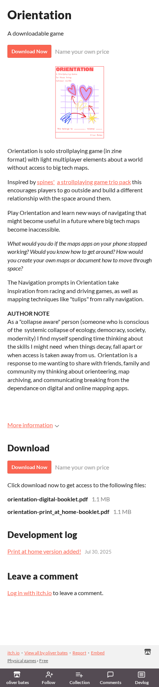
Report (79, 653)
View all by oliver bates (46, 653)
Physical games (21, 660)
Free (43, 660)
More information (30, 424)
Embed (98, 653)
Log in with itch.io (29, 592)
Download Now (29, 51)
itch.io (13, 653)
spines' (46, 181)
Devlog (142, 682)
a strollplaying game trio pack (94, 181)
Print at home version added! (44, 551)
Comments (110, 682)
